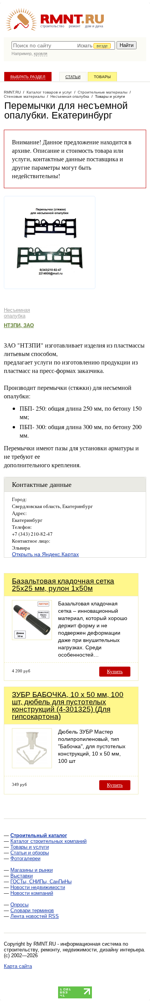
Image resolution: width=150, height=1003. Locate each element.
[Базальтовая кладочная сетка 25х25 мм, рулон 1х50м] (32, 638)
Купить (115, 671)
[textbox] (63, 45)
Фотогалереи (25, 858)
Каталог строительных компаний (48, 841)
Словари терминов (32, 910)
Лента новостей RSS (34, 916)
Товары (102, 77)
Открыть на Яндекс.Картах (45, 554)
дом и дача (94, 26)
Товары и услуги (29, 847)
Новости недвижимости (37, 887)
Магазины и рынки (31, 870)
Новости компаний (31, 893)
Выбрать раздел (27, 77)
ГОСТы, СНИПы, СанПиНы (41, 881)
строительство (52, 26)
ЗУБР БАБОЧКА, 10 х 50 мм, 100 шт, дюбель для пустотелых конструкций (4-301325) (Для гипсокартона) (67, 705)
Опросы (19, 905)
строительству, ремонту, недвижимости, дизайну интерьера (74, 950)
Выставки (21, 876)
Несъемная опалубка (17, 313)
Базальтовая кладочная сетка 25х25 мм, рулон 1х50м (63, 584)
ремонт (74, 26)
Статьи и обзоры (29, 853)
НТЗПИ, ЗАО (19, 325)
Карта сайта (18, 966)
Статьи (72, 77)
